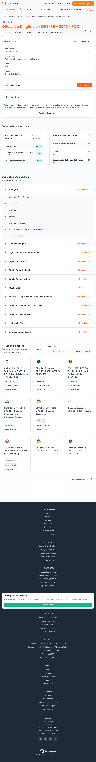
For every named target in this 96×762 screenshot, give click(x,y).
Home (4, 16)
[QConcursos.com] (48, 751)
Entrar (68, 4)
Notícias (77, 9)
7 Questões (82, 305)
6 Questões (83, 261)
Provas (27, 16)
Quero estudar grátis (83, 3)
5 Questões (83, 243)
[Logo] (10, 4)
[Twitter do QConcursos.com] (46, 739)
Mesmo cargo (59, 351)
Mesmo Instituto (83, 351)
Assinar (60, 4)
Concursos (38, 9)
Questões (59, 9)
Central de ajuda (49, 4)
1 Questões (82, 252)
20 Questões (82, 189)
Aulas (48, 9)
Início (29, 9)
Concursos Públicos (15, 16)
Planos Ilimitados (88, 9)
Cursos (67, 9)
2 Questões (83, 270)
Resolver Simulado (46, 113)
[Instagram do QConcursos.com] (56, 739)
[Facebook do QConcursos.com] (40, 739)
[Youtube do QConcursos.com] (50, 739)
